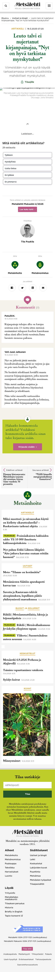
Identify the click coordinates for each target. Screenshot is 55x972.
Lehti (32, 859)
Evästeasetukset (26, 959)
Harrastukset (11, 872)
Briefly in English (13, 912)
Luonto (8, 876)
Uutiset (27, 566)
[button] (27, 155)
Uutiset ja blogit (20, 18)
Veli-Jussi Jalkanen (15, 352)
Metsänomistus (13, 859)
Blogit (20, 608)
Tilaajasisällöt (37, 884)
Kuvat (27, 688)
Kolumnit (34, 608)
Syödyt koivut (11, 679)
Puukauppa (10, 863)
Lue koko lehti (26, 209)
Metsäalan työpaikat (40, 880)
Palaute (48, 954)
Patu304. (10, 316)
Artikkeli (18, 28)
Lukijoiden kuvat (38, 868)
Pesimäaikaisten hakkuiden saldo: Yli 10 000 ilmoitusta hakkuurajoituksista (25, 540)
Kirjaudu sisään (26, 447)
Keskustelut (27, 653)
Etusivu (5, 18)
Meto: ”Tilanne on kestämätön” (21, 572)
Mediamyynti (24, 954)
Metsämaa (35, 876)
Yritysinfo (10, 893)
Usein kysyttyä (10, 959)
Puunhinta (35, 872)
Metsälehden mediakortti (11, 898)
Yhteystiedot (37, 954)
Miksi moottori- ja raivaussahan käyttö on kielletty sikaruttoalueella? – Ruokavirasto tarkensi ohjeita (26, 523)
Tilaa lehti (27, 949)
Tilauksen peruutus (14, 903)
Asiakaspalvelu (10, 954)
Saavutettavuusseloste (27, 965)
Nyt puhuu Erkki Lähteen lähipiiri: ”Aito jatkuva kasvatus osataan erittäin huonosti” (25, 554)
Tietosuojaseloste (43, 959)
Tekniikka (10, 868)
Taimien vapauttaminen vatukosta (23, 670)
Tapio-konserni (12, 916)
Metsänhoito (27, 503)
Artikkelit (27, 512)
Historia (9, 907)
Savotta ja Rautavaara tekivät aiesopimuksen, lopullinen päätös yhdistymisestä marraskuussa (22, 596)
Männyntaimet (11, 761)
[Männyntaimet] (26, 725)
